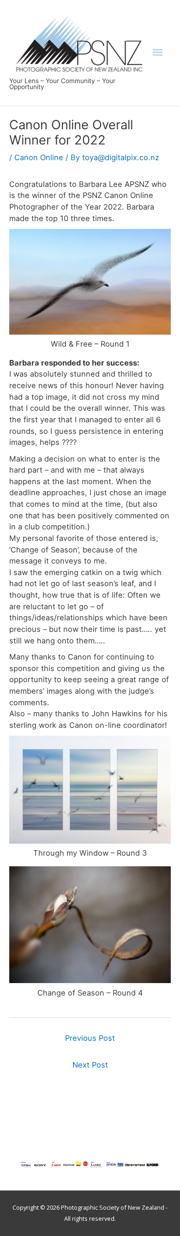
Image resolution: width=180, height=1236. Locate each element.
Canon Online (38, 157)
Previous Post (90, 1038)
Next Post (90, 1064)
